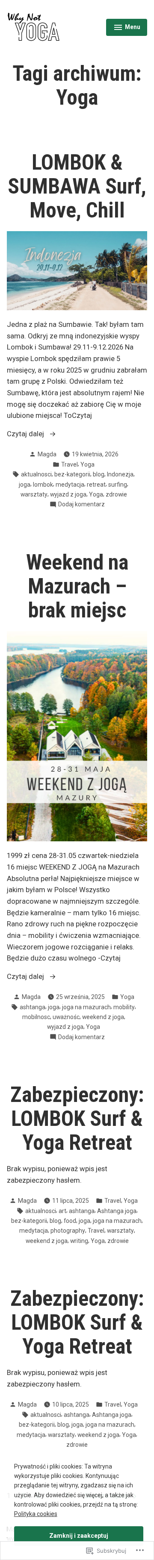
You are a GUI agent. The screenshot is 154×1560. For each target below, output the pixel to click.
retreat (96, 484)
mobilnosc (36, 1017)
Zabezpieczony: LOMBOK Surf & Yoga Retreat (77, 1118)
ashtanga (32, 1007)
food (70, 1220)
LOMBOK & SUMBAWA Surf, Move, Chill (77, 186)
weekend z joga (103, 1017)
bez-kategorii (72, 474)
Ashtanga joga (116, 1210)
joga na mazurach (86, 1007)
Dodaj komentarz (81, 504)
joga (24, 484)
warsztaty (34, 494)
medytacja (70, 484)
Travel (69, 464)
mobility (124, 1007)
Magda (47, 454)
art (62, 1210)
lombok (43, 484)
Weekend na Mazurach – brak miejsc (77, 586)
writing (79, 1240)
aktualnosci (36, 474)
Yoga (87, 464)
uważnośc (66, 1017)
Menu (130, 28)
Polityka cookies (35, 1513)
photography (67, 1230)
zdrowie (116, 494)
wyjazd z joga (68, 494)
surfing (117, 484)
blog (98, 474)
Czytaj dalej (26, 434)
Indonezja (120, 474)
